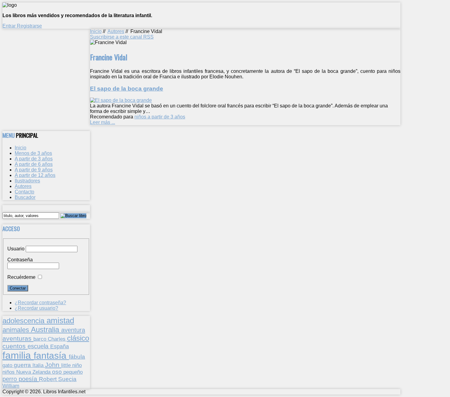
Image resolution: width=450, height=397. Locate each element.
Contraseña (20, 259)
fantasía (51, 355)
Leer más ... (102, 122)
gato (8, 365)
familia (18, 355)
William (10, 386)
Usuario (15, 248)
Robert (48, 379)
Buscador (25, 197)
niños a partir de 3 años (159, 116)
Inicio (96, 31)
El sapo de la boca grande (126, 88)
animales (16, 330)
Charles (57, 339)
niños (9, 372)
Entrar (9, 25)
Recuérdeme (21, 277)
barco (40, 339)
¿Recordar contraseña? (40, 302)
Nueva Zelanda (34, 372)
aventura (73, 329)
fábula (77, 357)
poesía (29, 379)
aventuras (17, 338)
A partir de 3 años (34, 158)
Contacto (24, 191)
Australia (46, 329)
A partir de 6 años (34, 164)
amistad (60, 320)
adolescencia (24, 321)
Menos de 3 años (33, 153)
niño (77, 365)
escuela (39, 346)
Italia (38, 365)
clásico (78, 338)
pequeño (73, 372)
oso (57, 372)
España (59, 346)
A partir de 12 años (35, 175)
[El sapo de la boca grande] (121, 100)
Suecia (67, 379)
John (53, 364)
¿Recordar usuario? (36, 308)
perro (10, 378)
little (66, 365)
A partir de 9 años (34, 169)
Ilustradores (27, 180)
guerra (23, 365)
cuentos (15, 346)
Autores (115, 31)
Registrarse (29, 25)
